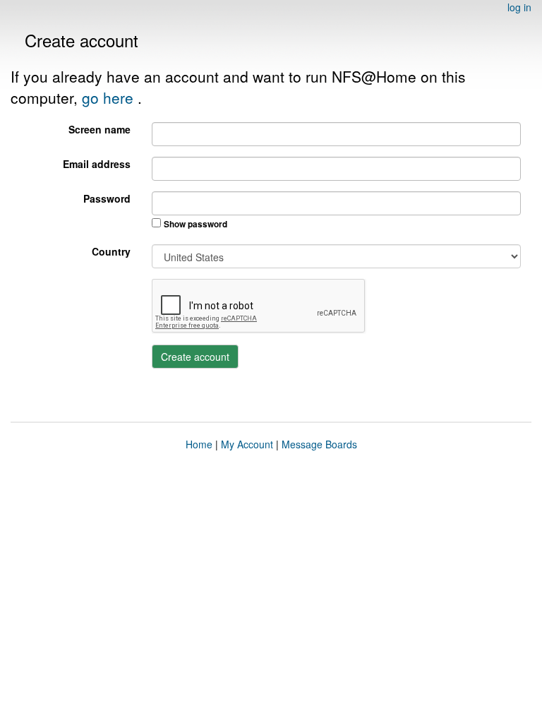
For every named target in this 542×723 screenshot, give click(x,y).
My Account (247, 444)
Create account (195, 356)
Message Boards (319, 444)
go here (110, 97)
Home (199, 444)
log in (519, 7)
